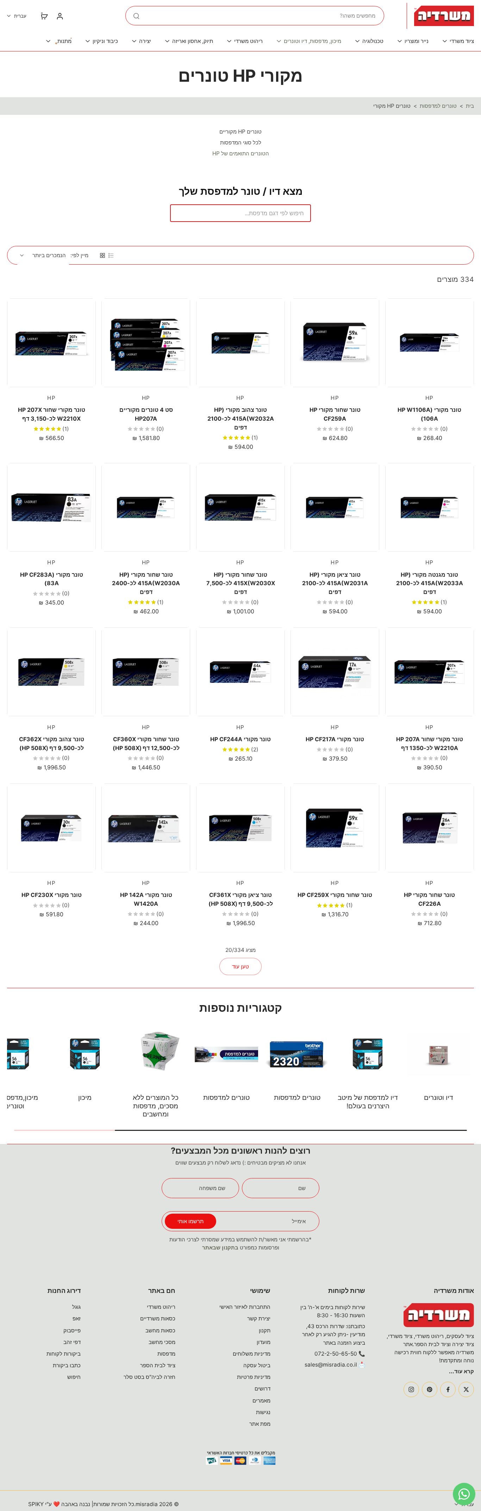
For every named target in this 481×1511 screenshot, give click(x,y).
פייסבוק (72, 1330)
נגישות (263, 1412)
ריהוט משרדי (161, 1306)
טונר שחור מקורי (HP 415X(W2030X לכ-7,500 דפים (240, 583)
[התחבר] (59, 16)
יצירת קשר (258, 1318)
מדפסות (166, 1353)
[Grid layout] (102, 255)
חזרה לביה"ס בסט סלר (149, 1377)
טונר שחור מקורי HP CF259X (335, 894)
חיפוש (74, 1377)
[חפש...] (136, 16)
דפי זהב (72, 1342)
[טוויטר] (466, 1389)
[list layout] (111, 255)
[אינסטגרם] (411, 1389)
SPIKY (36, 1504)
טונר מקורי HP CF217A (335, 739)
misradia (147, 1504)
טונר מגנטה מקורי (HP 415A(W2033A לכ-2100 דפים (429, 583)
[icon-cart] (44, 16)
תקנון (264, 1330)
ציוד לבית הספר (157, 1365)
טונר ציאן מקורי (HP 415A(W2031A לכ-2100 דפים (335, 583)
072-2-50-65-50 (335, 1353)
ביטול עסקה (256, 1365)
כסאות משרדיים (157, 1318)
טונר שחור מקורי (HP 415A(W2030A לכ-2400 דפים (146, 583)
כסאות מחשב (160, 1330)
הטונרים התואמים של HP (240, 153)
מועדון (263, 1342)
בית (470, 106)
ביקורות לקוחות (63, 1353)
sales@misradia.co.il (331, 1364)
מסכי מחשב (162, 1342)
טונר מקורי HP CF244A (240, 739)
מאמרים (261, 1400)
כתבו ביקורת (67, 1365)
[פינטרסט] (429, 1389)
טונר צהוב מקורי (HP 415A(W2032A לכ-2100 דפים (240, 418)
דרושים (262, 1388)
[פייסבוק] (448, 1389)
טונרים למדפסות (438, 106)
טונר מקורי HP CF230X (51, 894)
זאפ (77, 1318)
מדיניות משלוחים (251, 1353)
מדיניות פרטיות (253, 1377)
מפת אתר (259, 1423)
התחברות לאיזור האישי (244, 1306)
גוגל (76, 1306)
